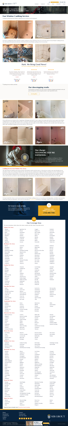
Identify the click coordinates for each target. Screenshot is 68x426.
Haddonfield (22, 281)
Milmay (36, 235)
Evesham (21, 253)
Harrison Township (23, 316)
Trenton (36, 339)
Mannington (22, 401)
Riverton (51, 250)
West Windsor (52, 334)
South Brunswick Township (40, 347)
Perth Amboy (37, 342)
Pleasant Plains (37, 344)
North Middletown (38, 373)
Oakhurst (36, 375)
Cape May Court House (9, 291)
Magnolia (36, 271)
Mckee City (37, 234)
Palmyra (36, 263)
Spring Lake (52, 367)
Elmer (6, 404)
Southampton (52, 255)
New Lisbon (37, 261)
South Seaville (37, 291)
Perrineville (52, 352)
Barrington (7, 270)
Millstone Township (38, 364)
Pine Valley (37, 281)
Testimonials (22, 414)
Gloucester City (23, 276)
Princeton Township (38, 334)
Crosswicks (22, 245)
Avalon (6, 288)
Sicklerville (37, 284)
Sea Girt (51, 364)
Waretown (52, 393)
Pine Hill (36, 279)
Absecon (6, 229)
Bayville (6, 386)
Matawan (36, 360)
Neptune (36, 370)
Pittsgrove (36, 404)
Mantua (21, 322)
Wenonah (51, 314)
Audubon (6, 268)
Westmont (51, 276)
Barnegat (6, 382)
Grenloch (21, 314)
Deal (6, 376)
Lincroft (21, 376)
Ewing (6, 334)
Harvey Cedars (7, 396)
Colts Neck (7, 373)
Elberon (21, 351)
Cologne (6, 238)
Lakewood (22, 388)
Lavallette (21, 391)
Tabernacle (52, 256)
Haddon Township (23, 279)
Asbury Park (7, 359)
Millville (36, 304)
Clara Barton (7, 347)
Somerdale (52, 266)
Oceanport (52, 351)
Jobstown (21, 261)
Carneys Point (7, 401)
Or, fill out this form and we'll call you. (49, 214)
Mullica (36, 240)
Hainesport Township (24, 260)
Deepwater (7, 403)
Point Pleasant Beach (39, 396)
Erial (21, 271)
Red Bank (51, 356)
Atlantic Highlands (8, 360)
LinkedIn (28, 418)
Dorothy (6, 240)
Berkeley (6, 391)
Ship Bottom (52, 385)
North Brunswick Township (25, 347)
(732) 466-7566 (62, 2)
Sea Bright (52, 362)
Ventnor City (52, 241)
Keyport (21, 372)
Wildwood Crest (53, 294)
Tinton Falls (52, 370)
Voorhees (51, 271)
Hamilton (21, 235)
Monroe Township (23, 325)
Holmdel (21, 364)
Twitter (24, 418)
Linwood (21, 241)
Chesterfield (7, 258)
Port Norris (37, 309)
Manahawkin (22, 396)
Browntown (7, 344)
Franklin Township (23, 342)
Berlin (6, 273)
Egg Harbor (7, 241)
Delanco (21, 247)
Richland (51, 237)
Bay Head (6, 385)
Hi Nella (21, 282)
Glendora (21, 274)
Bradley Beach (7, 367)
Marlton (36, 248)
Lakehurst (21, 386)
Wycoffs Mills (52, 344)
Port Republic (52, 235)
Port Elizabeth (37, 307)
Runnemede (37, 282)
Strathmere (37, 294)
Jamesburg (22, 346)
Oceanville (52, 230)
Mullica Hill (37, 314)
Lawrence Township (23, 309)
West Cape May (53, 288)
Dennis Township (8, 297)
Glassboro (7, 327)
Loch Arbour (37, 351)
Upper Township (38, 297)
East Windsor (7, 332)
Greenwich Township (9, 329)
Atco (6, 266)
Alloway (6, 400)
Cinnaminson (7, 260)
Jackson (21, 383)
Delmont (6, 307)
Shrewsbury (52, 365)
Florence (21, 256)
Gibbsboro (22, 273)
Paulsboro (36, 319)
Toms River (52, 390)
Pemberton (52, 245)
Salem (51, 401)
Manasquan (37, 357)
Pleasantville (52, 232)
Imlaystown (22, 367)
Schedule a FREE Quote (54, 2)
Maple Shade (37, 247)
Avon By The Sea (8, 362)
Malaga (21, 321)
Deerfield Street (8, 306)
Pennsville (37, 401)
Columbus (7, 261)
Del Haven (7, 296)
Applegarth (7, 342)
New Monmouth (38, 372)
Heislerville (22, 307)
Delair (21, 270)
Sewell (36, 324)
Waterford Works (53, 273)
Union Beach (52, 372)
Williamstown (52, 319)
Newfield (36, 317)
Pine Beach (37, 393)
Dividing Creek (8, 309)
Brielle (6, 368)
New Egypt (37, 386)
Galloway (21, 234)
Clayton (6, 319)
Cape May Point (8, 292)
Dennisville (7, 299)
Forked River (7, 394)
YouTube (26, 418)
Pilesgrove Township (38, 403)
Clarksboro (7, 317)
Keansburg (22, 370)
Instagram (20, 418)
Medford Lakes (37, 253)
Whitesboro (52, 291)
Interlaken (22, 368)
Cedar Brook (7, 281)
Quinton (51, 400)
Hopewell (21, 332)
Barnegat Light (7, 383)
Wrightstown (52, 263)
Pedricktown (22, 404)
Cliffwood (7, 372)
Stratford (51, 268)
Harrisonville (22, 317)
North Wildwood (23, 294)
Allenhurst (7, 354)
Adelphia (6, 352)
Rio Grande (22, 299)
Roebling (51, 252)
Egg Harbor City (23, 229)
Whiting (51, 396)
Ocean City (22, 296)
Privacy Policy (9, 423)
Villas (36, 299)
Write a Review (49, 2)
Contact (21, 412)
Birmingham (7, 247)
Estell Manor (22, 232)
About (4, 419)
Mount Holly (37, 256)
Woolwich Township (53, 324)
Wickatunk (52, 378)
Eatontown (7, 378)
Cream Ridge (7, 375)
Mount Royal (22, 329)
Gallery (4, 417)
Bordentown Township (9, 250)
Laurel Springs (37, 266)
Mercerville (22, 337)
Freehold (21, 359)
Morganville (37, 367)
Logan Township (23, 319)
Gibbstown (7, 325)
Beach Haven (7, 388)
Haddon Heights (23, 278)
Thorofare (36, 329)
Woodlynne (52, 279)
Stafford (51, 386)
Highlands (22, 362)
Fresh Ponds (22, 344)
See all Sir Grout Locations (24, 407)
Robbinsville (37, 335)
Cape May (7, 289)
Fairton (21, 303)
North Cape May (23, 292)
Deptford (6, 321)
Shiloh (51, 303)
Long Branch (37, 354)
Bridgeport (7, 316)
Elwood (21, 230)
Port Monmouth (53, 354)
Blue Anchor (7, 234)
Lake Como (22, 373)
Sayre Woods (37, 346)
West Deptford (52, 316)
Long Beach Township (24, 394)
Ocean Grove (37, 378)
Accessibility (4, 423)
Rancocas (51, 247)
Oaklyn (36, 276)
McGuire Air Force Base (39, 250)
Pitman (36, 321)
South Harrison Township (39, 325)
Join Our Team (22, 415)
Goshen (21, 288)
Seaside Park (52, 383)
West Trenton (52, 332)
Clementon (22, 266)
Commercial (6, 415)
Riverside (51, 248)
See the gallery (34, 93)
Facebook (22, 418)
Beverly (6, 245)
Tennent (51, 368)
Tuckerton (51, 391)
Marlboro (36, 359)
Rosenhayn (37, 310)
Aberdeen (6, 351)
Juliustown (22, 263)
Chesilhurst (7, 284)
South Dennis (37, 289)
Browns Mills (7, 252)
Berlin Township (8, 274)
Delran (21, 248)
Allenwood (7, 357)
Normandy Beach (38, 388)
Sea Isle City (37, 288)
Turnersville (52, 270)
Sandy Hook (52, 360)
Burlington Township (9, 255)
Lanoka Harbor (22, 390)
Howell (21, 365)
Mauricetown (37, 303)
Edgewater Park (23, 252)
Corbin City (7, 294)
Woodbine (51, 296)
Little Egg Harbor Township (25, 393)
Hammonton (22, 237)
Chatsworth (7, 256)
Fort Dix (21, 258)
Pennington (22, 339)
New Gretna (37, 260)
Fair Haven (22, 354)
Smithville (51, 238)
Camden (6, 279)
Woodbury (52, 321)
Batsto (6, 232)
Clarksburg (7, 370)
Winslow (51, 278)
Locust (36, 352)
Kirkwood (22, 284)
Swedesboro (37, 327)
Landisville (22, 238)
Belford (6, 364)
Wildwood (52, 292)
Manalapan (37, 356)
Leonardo (21, 375)
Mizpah (36, 238)
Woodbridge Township (54, 342)
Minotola (36, 237)
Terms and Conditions (15, 423)
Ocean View (22, 297)
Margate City (37, 230)
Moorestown (37, 255)
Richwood (36, 322)
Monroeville (22, 327)
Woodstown (52, 403)
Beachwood (7, 390)
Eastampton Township (24, 250)
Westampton (52, 260)
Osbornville (37, 391)
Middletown (37, 362)
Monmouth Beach (38, 365)
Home (4, 412)
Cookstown (7, 263)
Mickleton (22, 324)
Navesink (36, 368)
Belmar (6, 365)
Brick (6, 393)
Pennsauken (37, 278)
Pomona (51, 234)
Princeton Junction (38, 332)
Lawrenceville (22, 335)
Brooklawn (7, 278)
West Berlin (52, 274)
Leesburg (21, 310)
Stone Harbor (37, 292)
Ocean (36, 376)
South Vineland (52, 304)
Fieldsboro (22, 255)
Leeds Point (22, 240)
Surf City (51, 388)
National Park (37, 316)
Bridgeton (6, 303)
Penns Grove (37, 400)
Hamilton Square (8, 337)
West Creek (52, 394)
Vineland (51, 306)
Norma (21, 403)
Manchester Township (39, 382)
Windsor (51, 335)
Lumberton (37, 245)
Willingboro (52, 261)
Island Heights (22, 382)
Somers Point (52, 240)
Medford (36, 252)
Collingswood (22, 268)
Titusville (36, 337)
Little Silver (22, 378)
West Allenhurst (53, 375)
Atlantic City (7, 230)
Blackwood (7, 276)
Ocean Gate (37, 390)
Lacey (21, 385)
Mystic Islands (37, 385)
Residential (5, 414)
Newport (36, 306)
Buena (6, 237)
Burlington (7, 253)
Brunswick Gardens (8, 346)
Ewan (6, 322)
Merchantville (37, 273)
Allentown (7, 356)
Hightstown (7, 339)
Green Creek (22, 289)
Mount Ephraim (38, 274)
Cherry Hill (7, 282)
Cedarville (7, 304)
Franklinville (7, 324)
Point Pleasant (37, 394)
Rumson (51, 359)
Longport (36, 229)
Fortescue (21, 304)
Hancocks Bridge (23, 400)
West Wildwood (53, 289)
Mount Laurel (37, 258)
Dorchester (7, 310)
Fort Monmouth (23, 357)
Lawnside (36, 268)
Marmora (21, 291)
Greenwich (22, 306)
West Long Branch (53, 376)
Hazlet (21, 360)
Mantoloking (37, 383)
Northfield (52, 229)
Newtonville (37, 241)
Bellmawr (6, 271)
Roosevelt (51, 357)
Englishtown (22, 352)
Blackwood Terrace (8, 314)
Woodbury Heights (53, 322)
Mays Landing (37, 232)
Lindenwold (37, 270)
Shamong (51, 253)
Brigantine (7, 235)
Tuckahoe (36, 296)
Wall (50, 373)
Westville (51, 317)
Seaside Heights (53, 382)
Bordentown (7, 248)
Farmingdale (22, 356)
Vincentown (52, 258)
